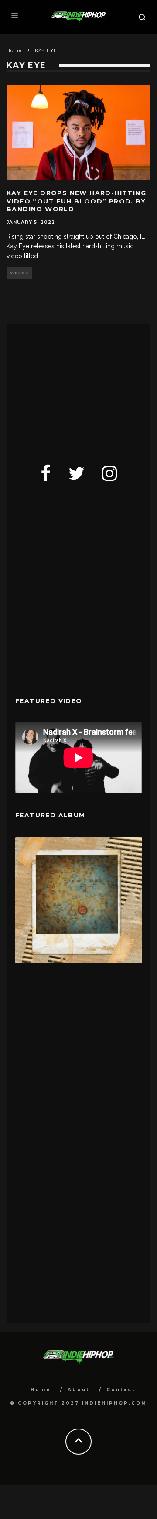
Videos (19, 273)
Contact (120, 1389)
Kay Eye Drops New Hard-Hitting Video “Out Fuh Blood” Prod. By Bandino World (76, 201)
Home (41, 1389)
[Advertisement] (80, 387)
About (78, 1389)
